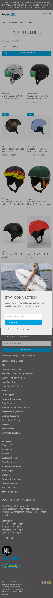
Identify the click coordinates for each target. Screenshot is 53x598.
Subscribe (13, 322)
